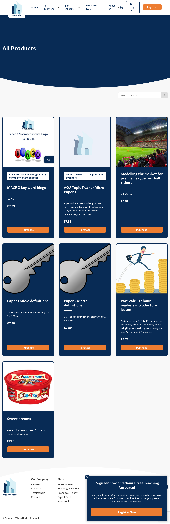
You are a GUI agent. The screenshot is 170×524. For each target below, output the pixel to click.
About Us (36, 488)
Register (152, 7)
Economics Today (67, 492)
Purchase (28, 229)
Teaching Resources (69, 488)
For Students (70, 7)
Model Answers (66, 484)
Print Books (64, 501)
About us (112, 7)
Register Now (127, 512)
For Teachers (49, 7)
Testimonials (38, 492)
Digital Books (65, 497)
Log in (132, 9)
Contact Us (37, 497)
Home (34, 7)
